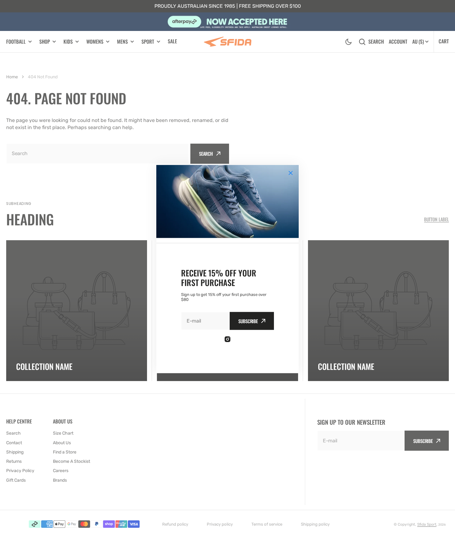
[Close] (290, 173)
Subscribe (248, 320)
